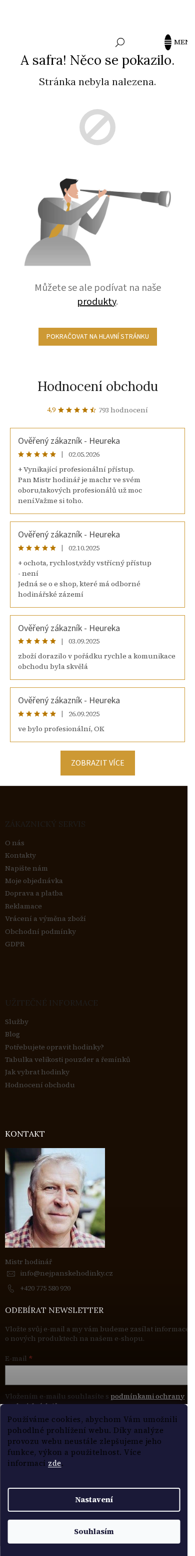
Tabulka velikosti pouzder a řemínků (67, 1059)
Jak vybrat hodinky (37, 1072)
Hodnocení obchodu (98, 386)
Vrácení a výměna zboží (45, 918)
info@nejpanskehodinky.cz (66, 1273)
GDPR (14, 944)
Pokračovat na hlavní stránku (97, 337)
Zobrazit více (97, 763)
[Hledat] (120, 42)
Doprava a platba (34, 893)
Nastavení (94, 1499)
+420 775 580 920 (45, 1288)
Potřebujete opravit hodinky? (54, 1047)
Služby (16, 1022)
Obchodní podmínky (40, 931)
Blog (12, 1034)
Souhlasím (94, 1531)
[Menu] (172, 42)
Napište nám (26, 868)
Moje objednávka (34, 881)
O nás (14, 843)
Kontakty (20, 855)
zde (55, 1463)
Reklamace (23, 906)
